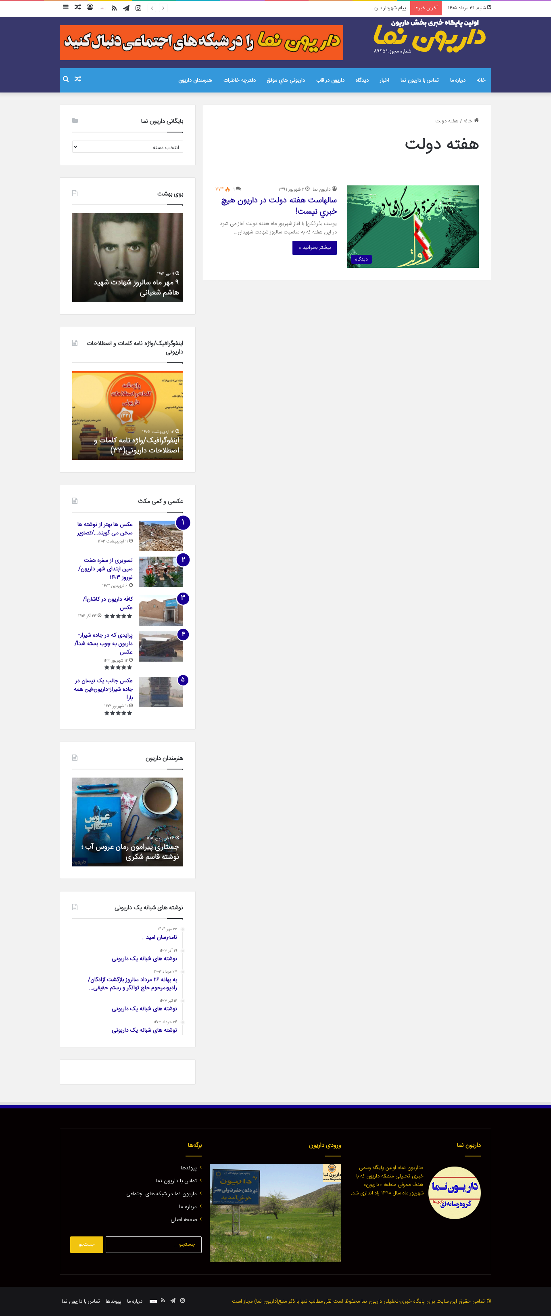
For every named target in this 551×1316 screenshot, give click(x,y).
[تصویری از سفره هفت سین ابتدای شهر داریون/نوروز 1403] (161, 572)
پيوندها (189, 1168)
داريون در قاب (330, 80)
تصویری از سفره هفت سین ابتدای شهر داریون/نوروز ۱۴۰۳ (105, 569)
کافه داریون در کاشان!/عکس (108, 604)
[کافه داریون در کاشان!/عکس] (161, 610)
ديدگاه (362, 80)
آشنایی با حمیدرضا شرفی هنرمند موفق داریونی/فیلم (127, 852)
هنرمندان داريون (195, 80)
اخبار (384, 80)
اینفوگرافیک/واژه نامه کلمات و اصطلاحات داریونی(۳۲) (136, 446)
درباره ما (457, 80)
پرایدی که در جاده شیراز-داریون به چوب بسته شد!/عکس (104, 644)
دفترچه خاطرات (239, 80)
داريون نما (322, 189)
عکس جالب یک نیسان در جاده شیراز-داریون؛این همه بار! (103, 689)
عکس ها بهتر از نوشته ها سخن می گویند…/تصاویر (105, 529)
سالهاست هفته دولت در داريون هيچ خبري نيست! (279, 206)
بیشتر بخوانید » (314, 247)
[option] (127, 257)
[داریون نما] (430, 36)
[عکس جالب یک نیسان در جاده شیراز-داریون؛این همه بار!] (161, 692)
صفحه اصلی (184, 1219)
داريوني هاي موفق (286, 80)
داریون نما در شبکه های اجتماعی (161, 1194)
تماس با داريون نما (420, 80)
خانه (481, 80)
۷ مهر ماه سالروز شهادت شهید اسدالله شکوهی (136, 288)
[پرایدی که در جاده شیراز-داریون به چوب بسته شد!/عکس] (161, 646)
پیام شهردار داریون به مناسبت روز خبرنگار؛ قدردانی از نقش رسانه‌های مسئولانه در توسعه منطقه (309, 8)
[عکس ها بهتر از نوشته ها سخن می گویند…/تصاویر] (161, 536)
